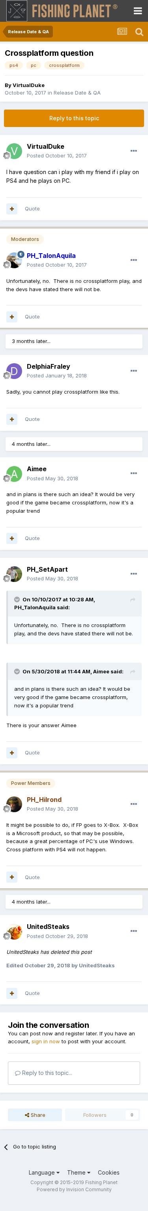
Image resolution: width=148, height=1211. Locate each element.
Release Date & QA (77, 92)
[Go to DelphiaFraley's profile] (14, 371)
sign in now (46, 1041)
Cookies (109, 1172)
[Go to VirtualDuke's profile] (14, 151)
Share (37, 1115)
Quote (32, 208)
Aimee (101, 671)
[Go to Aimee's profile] (14, 474)
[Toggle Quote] (17, 599)
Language (42, 1172)
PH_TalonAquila (35, 607)
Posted (57, 155)
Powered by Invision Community (74, 1189)
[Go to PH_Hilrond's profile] (14, 804)
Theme (77, 1172)
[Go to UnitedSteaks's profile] (14, 932)
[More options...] (134, 151)
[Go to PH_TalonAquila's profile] (14, 260)
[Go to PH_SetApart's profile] (14, 574)
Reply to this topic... (46, 1072)
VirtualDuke (29, 85)
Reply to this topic (74, 118)
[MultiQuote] (11, 208)
